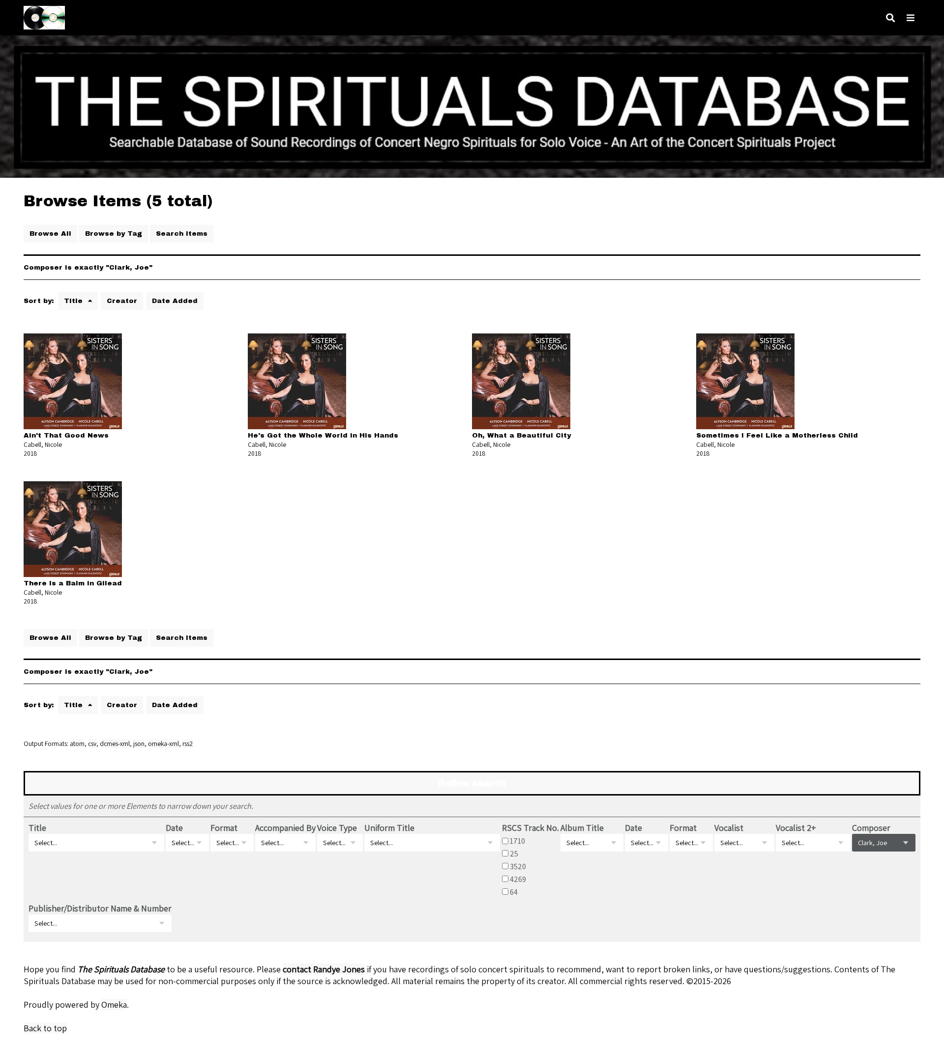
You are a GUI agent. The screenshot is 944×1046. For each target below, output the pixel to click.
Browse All (50, 233)
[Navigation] (910, 18)
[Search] (890, 18)
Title (74, 300)
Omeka (114, 1004)
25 (514, 853)
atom (77, 743)
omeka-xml (163, 743)
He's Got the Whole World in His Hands (323, 435)
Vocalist (728, 827)
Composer (871, 827)
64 (514, 891)
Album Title (582, 827)
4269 (518, 879)
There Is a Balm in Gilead (73, 583)
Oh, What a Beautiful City (521, 435)
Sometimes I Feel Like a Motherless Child (777, 435)
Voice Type (337, 827)
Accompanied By (285, 827)
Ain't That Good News (66, 435)
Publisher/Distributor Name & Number (100, 908)
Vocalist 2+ (796, 827)
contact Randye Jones (324, 969)
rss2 (187, 743)
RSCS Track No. (530, 827)
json (139, 743)
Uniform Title (389, 827)
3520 (518, 866)
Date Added (175, 300)
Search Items (181, 233)
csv (92, 743)
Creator (122, 300)
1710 (517, 840)
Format (223, 827)
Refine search (472, 783)
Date (174, 827)
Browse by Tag (113, 233)
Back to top (45, 1028)
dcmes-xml (115, 743)
